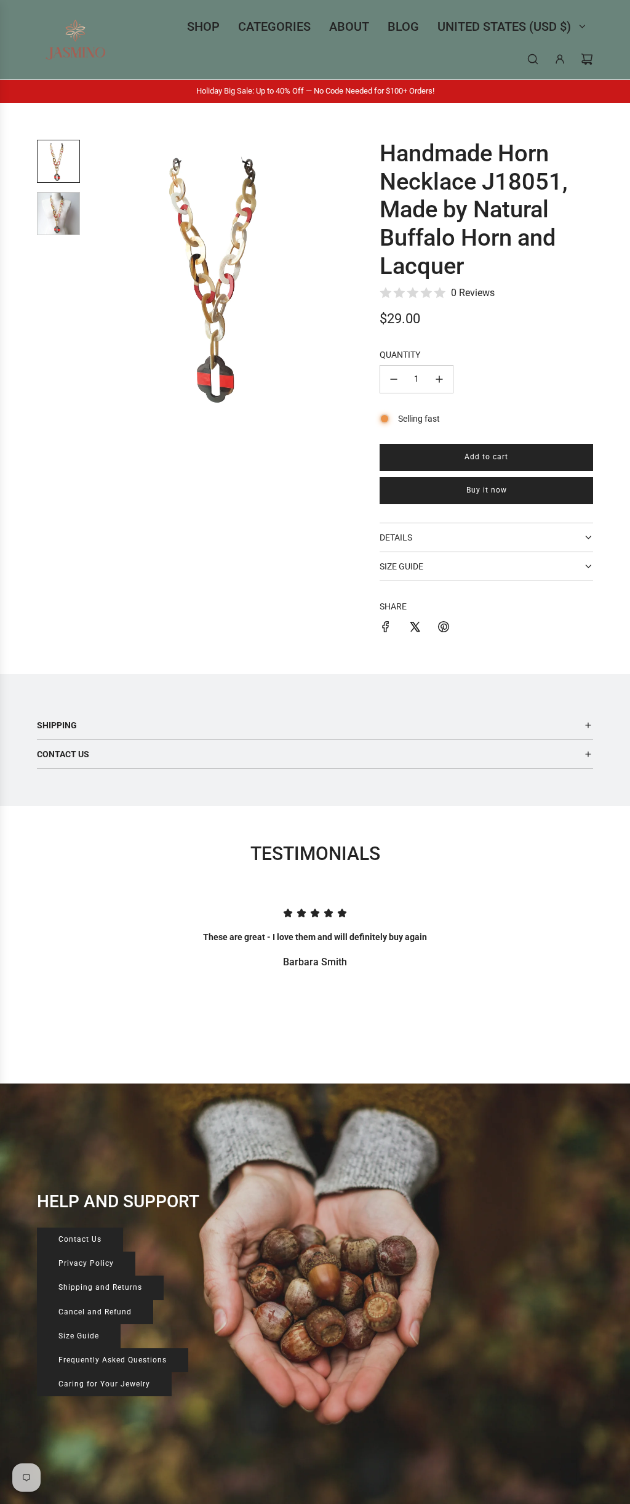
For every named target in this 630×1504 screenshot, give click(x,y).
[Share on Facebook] (385, 628)
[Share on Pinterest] (443, 628)
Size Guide (78, 1336)
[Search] (532, 59)
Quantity (400, 355)
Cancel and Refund (95, 1312)
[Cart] (586, 59)
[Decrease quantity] (393, 379)
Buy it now (486, 490)
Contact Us (80, 1239)
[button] (105, 276)
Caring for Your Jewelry (104, 1384)
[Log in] (559, 59)
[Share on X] (414, 628)
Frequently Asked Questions (112, 1360)
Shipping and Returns (100, 1287)
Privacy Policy (86, 1263)
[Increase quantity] (439, 379)
